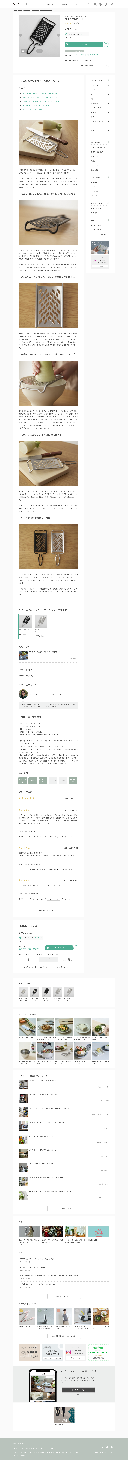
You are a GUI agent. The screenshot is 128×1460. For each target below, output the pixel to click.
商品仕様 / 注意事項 (87, 65)
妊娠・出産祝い (96, 170)
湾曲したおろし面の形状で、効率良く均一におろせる (40, 93)
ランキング (94, 191)
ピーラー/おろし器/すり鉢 (46, 10)
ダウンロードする (78, 1390)
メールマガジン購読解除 (98, 234)
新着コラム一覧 (96, 208)
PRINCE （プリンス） (26, 676)
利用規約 (15, 1452)
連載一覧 (94, 213)
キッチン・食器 (27, 10)
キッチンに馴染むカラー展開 (32, 109)
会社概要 (75, 1452)
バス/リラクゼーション (98, 121)
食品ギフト (94, 156)
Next (58, 35)
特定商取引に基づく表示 (65, 1452)
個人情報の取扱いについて (41, 1452)
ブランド (94, 196)
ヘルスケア (94, 112)
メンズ (93, 90)
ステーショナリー (96, 117)
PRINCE (20, 10)
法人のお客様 (39, 1448)
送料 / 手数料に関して (71, 61)
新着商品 (94, 182)
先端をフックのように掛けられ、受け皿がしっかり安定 (41, 101)
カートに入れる (84, 44)
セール (93, 187)
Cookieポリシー (53, 1452)
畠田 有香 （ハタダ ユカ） (57, 694)
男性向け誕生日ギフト (98, 152)
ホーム (15, 10)
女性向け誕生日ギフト (98, 147)
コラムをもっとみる (64, 1208)
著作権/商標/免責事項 (19, 1455)
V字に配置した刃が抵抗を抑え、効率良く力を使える (40, 97)
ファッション (95, 85)
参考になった (52, 837)
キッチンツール (35, 10)
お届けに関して (86, 61)
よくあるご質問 (62, 4)
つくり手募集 (49, 1448)
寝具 (92, 99)
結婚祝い (94, 161)
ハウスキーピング (96, 126)
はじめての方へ (51, 4)
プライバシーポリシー (25, 1452)
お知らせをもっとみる (64, 1296)
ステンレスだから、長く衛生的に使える (36, 105)
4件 (77, 23)
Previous (20, 35)
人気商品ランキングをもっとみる (64, 1336)
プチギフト (94, 165)
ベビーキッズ (95, 135)
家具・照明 (94, 103)
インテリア (94, 94)
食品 (92, 130)
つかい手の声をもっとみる (48, 911)
